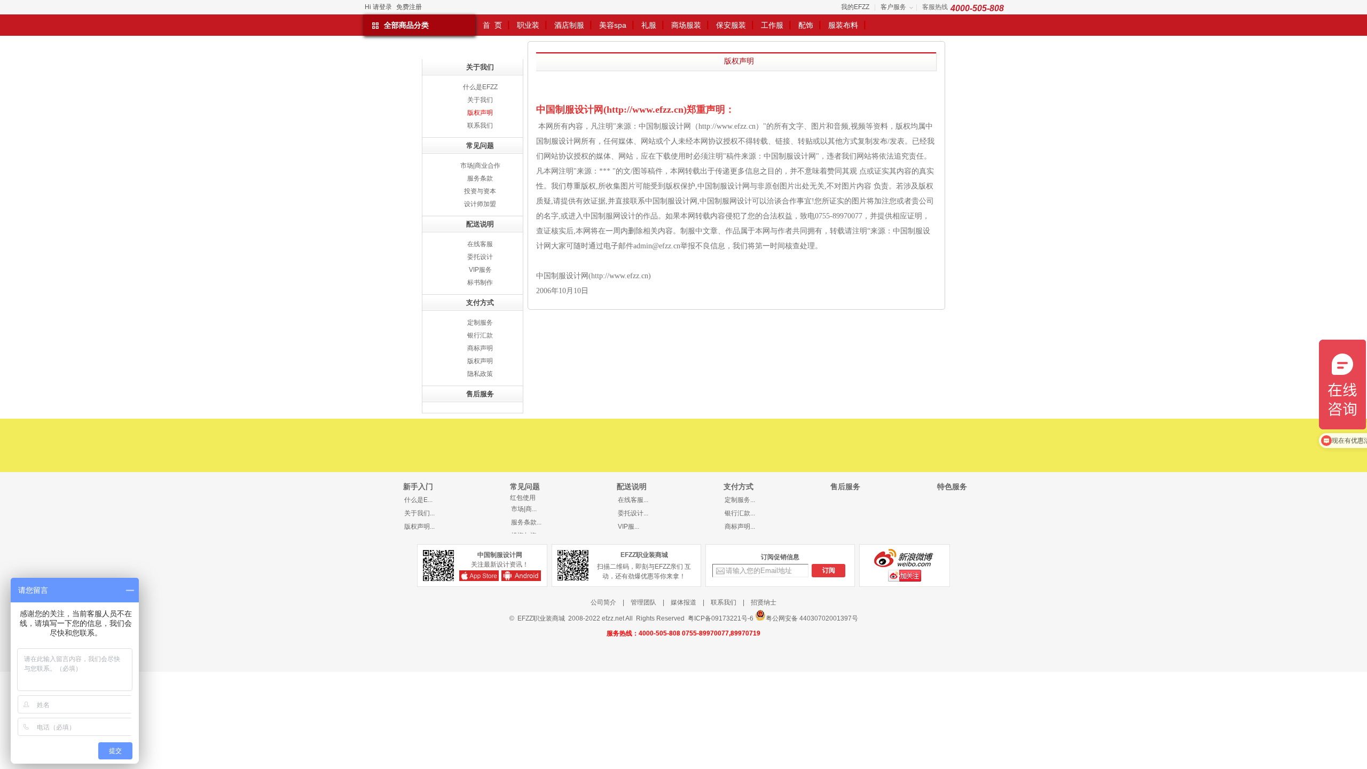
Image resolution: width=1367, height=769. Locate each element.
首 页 (492, 25)
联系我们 (480, 125)
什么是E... (418, 500)
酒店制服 (569, 25)
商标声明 (480, 348)
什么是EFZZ (480, 87)
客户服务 (893, 7)
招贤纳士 (763, 602)
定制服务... (740, 500)
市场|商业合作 (480, 165)
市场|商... (524, 509)
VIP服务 (480, 269)
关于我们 (480, 100)
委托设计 (480, 257)
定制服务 (480, 322)
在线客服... (633, 500)
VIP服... (628, 526)
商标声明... (740, 526)
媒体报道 (683, 602)
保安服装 (731, 25)
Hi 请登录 (378, 7)
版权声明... (419, 526)
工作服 (772, 25)
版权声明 (480, 112)
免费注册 (409, 7)
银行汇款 (480, 335)
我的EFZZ (855, 7)
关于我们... (419, 513)
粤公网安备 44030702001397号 (812, 618)
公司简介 (603, 602)
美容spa (612, 25)
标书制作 (480, 282)
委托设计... (633, 513)
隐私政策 (480, 374)
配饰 (805, 25)
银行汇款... (740, 513)
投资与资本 (480, 191)
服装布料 (843, 25)
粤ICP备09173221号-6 (720, 618)
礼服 (648, 25)
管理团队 (643, 602)
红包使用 (523, 497)
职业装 (528, 25)
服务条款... (526, 522)
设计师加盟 (480, 204)
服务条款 (480, 178)
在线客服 (480, 244)
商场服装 (686, 25)
